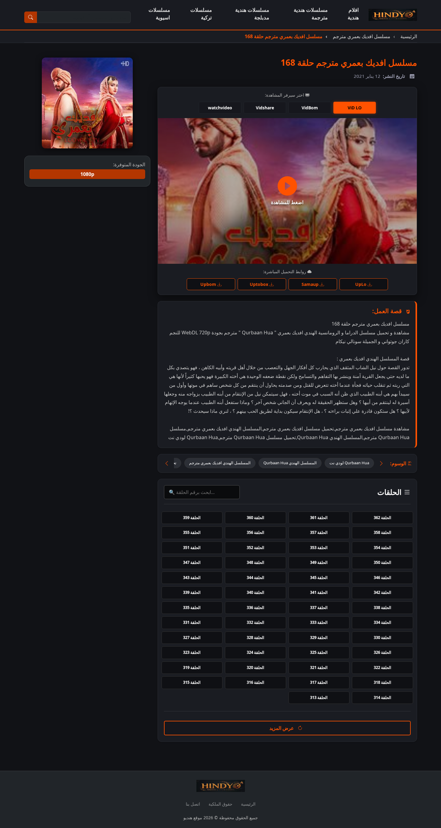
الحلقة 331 (192, 622)
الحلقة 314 (382, 697)
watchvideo (220, 108)
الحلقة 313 (319, 697)
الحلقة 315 (192, 682)
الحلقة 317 (319, 682)
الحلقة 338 (382, 607)
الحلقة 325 (319, 652)
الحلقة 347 (192, 562)
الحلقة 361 (319, 517)
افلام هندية (353, 13)
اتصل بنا (193, 804)
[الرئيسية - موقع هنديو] (393, 14)
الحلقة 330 (382, 637)
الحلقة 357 (319, 532)
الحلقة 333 (319, 622)
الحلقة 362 (382, 517)
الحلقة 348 (255, 562)
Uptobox (259, 284)
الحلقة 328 (255, 637)
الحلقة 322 (382, 667)
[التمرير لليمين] (381, 463)
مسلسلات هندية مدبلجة (252, 13)
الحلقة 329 (319, 637)
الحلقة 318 (382, 682)
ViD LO (355, 108)
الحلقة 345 (319, 577)
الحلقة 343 (192, 577)
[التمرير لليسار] (166, 463)
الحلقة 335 (192, 607)
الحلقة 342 (382, 592)
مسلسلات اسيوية (159, 13)
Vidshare (265, 108)
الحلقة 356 (255, 532)
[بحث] (30, 17)
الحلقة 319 (192, 667)
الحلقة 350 (382, 562)
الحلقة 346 (382, 577)
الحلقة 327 (192, 637)
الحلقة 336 (255, 607)
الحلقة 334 (382, 622)
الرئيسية (248, 804)
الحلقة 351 (192, 547)
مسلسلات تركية (201, 13)
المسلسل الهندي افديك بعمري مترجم (220, 462)
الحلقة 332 (255, 622)
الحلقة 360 (255, 517)
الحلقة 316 (255, 682)
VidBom (310, 108)
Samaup (311, 284)
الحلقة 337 (319, 607)
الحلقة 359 (192, 517)
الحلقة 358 (382, 532)
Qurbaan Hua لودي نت (349, 462)
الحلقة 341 (319, 592)
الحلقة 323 (192, 652)
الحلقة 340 (255, 592)
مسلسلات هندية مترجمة (311, 13)
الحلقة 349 (319, 562)
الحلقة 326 (382, 652)
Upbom (208, 284)
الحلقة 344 (255, 577)
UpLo (361, 284)
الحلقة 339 (192, 592)
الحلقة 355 (192, 532)
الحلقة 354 (382, 547)
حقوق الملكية (220, 804)
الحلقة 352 (255, 547)
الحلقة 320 (255, 667)
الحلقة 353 (319, 547)
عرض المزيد (282, 728)
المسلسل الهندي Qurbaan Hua (290, 462)
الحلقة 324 (255, 652)
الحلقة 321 (319, 667)
